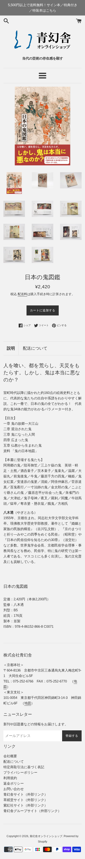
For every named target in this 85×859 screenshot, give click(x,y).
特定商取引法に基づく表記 (23, 767)
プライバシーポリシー (20, 772)
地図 (27, 703)
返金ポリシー (13, 783)
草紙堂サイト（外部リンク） (25, 800)
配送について (35, 348)
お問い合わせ (13, 789)
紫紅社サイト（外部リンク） (25, 805)
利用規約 (10, 778)
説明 (11, 348)
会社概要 (10, 756)
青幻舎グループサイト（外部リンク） (32, 811)
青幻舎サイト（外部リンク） (25, 794)
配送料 (22, 294)
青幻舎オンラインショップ (46, 836)
